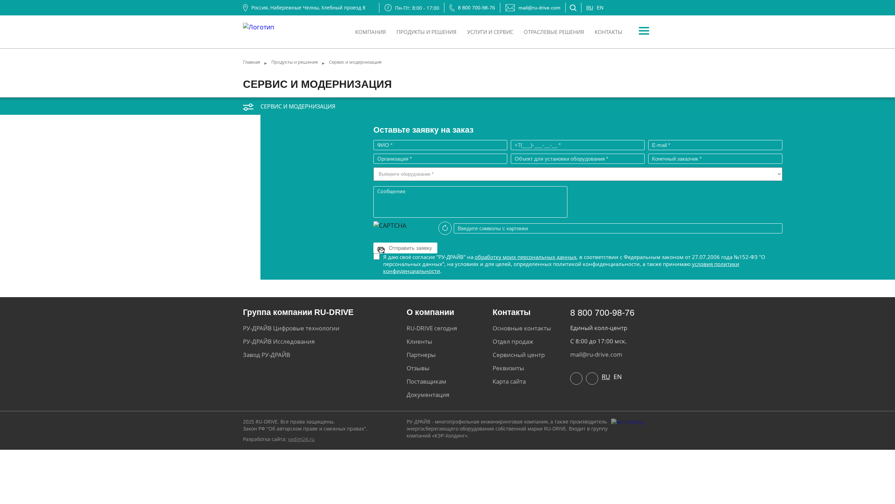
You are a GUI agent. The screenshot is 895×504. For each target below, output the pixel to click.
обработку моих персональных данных (526, 256)
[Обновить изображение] (445, 228)
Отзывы (418, 368)
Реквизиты (508, 368)
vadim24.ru (301, 439)
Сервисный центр (519, 355)
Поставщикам (426, 381)
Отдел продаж (513, 341)
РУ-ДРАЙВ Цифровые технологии (291, 328)
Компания (370, 31)
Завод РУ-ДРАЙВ (266, 355)
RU (589, 7)
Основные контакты (522, 328)
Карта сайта (509, 381)
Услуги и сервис (490, 31)
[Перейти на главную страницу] (258, 25)
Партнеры (421, 355)
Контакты (608, 31)
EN (600, 7)
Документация (428, 395)
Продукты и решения (426, 31)
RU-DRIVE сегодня (432, 328)
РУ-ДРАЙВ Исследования (279, 341)
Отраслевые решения (554, 31)
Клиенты (419, 341)
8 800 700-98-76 (476, 7)
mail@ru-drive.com (539, 7)
